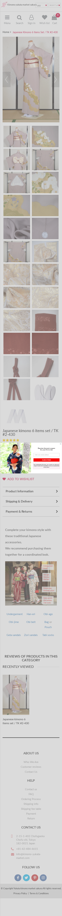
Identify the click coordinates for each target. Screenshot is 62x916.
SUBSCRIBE (46, 460)
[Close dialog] (60, 444)
